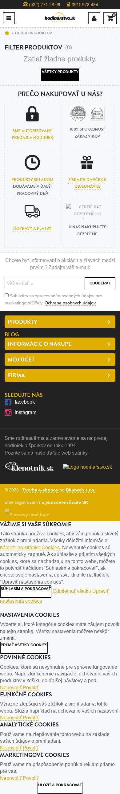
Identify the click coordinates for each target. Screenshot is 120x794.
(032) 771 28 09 (44, 4)
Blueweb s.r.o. (80, 489)
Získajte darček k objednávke (87, 183)
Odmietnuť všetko (72, 591)
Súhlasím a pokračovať (26, 589)
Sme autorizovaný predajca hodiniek (32, 134)
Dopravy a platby (32, 228)
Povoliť (30, 687)
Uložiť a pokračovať (60, 785)
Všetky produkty (60, 72)
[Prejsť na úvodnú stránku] (60, 17)
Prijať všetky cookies (24, 645)
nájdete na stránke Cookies (30, 547)
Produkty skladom (32, 180)
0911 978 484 (84, 4)
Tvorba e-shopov (40, 489)
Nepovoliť (11, 687)
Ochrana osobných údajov (70, 302)
